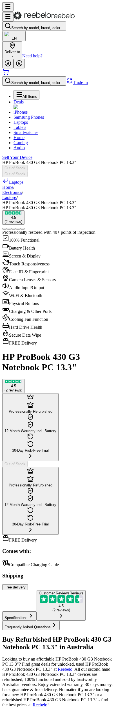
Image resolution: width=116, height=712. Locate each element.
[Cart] (5, 73)
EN (14, 38)
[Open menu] (8, 7)
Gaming (21, 142)
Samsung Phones (29, 117)
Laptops (21, 122)
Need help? (32, 55)
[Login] (8, 63)
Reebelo (65, 669)
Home (19, 137)
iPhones (21, 112)
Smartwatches (26, 132)
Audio (19, 147)
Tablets (20, 127)
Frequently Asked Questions (28, 627)
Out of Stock (15, 168)
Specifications (16, 618)
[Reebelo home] (44, 18)
